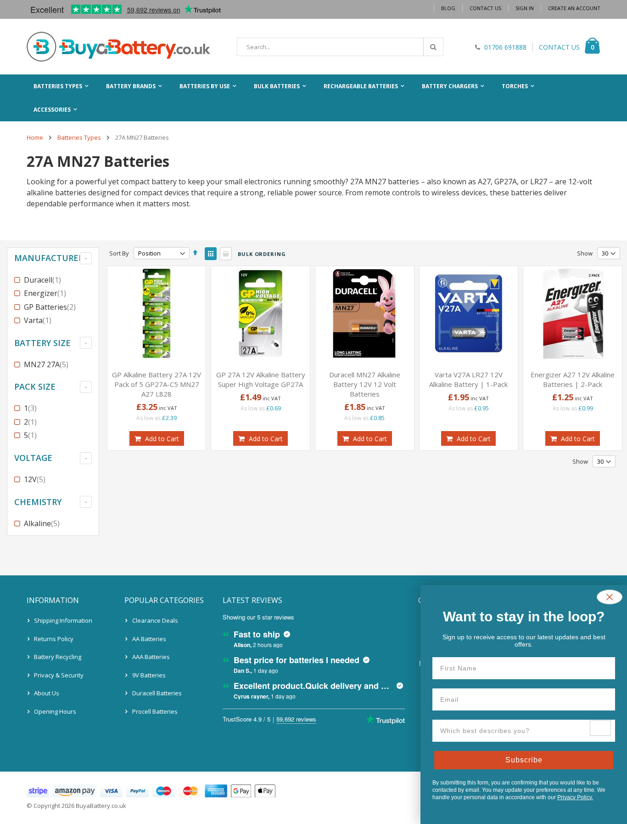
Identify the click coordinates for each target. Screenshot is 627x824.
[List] (226, 253)
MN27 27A (47, 364)
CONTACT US (559, 47)
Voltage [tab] (33, 457)
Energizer (46, 293)
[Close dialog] (609, 597)
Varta (39, 320)
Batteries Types (79, 138)
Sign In (524, 8)
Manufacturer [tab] (49, 257)
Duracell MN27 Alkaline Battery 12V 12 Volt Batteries (364, 384)
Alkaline (43, 523)
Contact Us (485, 8)
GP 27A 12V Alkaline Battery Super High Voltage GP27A (260, 379)
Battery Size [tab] (42, 342)
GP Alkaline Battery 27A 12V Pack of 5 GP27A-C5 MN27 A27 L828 (156, 384)
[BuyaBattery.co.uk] (118, 47)
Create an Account (574, 8)
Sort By (119, 253)
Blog (448, 8)
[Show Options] (600, 728)
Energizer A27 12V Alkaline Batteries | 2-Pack (573, 379)
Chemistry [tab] (38, 501)
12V (36, 479)
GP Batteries (51, 307)
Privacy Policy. (575, 797)
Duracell (43, 280)
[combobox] (340, 47)
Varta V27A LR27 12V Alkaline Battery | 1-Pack (468, 379)
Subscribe (524, 760)
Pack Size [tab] (35, 386)
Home (35, 137)
